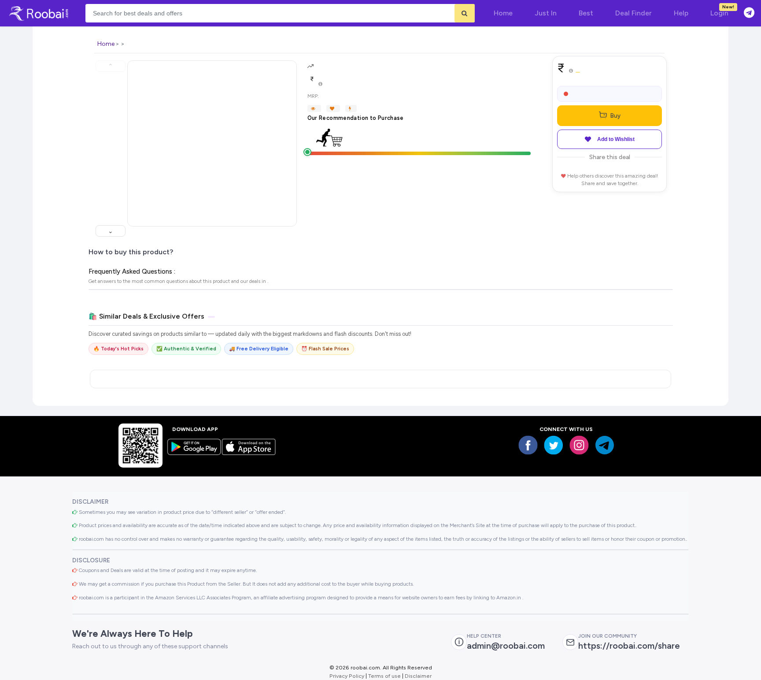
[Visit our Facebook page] (528, 445)
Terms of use (384, 676)
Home (106, 44)
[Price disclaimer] (320, 84)
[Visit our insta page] (579, 445)
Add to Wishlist (616, 139)
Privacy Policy (346, 676)
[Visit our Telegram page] (604, 445)
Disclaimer (418, 676)
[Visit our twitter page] (553, 445)
